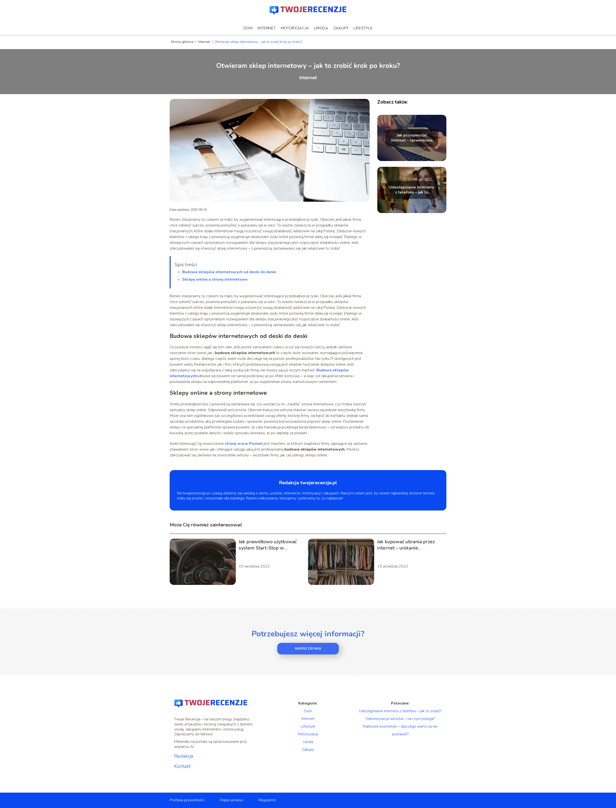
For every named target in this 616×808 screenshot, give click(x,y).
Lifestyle (362, 28)
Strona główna (182, 41)
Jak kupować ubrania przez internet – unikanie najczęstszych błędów (406, 545)
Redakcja (183, 756)
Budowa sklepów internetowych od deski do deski (229, 272)
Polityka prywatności (187, 800)
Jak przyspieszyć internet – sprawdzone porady (412, 138)
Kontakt (182, 766)
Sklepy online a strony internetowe (215, 279)
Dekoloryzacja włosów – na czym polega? (400, 718)
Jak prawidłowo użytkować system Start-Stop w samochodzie (268, 545)
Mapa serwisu (231, 800)
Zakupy (341, 28)
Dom (248, 28)
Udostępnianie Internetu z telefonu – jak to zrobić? (411, 190)
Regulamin (267, 800)
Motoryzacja (295, 28)
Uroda (321, 28)
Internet (266, 28)
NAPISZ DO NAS (308, 648)
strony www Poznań (244, 443)
